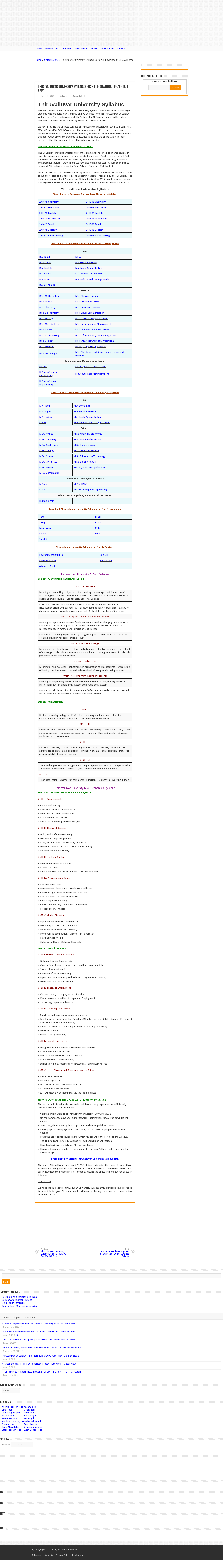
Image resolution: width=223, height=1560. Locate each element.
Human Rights (46, 501)
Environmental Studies (51, 555)
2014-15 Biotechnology (51, 235)
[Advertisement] (69, 72)
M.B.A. (42, 489)
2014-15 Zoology (48, 229)
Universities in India (26, 1306)
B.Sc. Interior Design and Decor (91, 318)
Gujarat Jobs (8, 1415)
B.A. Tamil (44, 257)
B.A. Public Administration (88, 268)
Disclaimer (77, 1555)
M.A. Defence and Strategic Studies (92, 422)
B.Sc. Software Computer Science (92, 329)
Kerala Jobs (29, 1418)
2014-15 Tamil (46, 224)
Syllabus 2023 (51, 60)
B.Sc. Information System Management (96, 335)
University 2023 (79, 96)
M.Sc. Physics (46, 433)
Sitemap (36, 1555)
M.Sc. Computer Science (86, 450)
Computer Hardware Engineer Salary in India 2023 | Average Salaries (114, 1252)
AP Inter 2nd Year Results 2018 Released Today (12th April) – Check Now (39, 1363)
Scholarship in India (26, 1297)
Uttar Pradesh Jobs (11, 1430)
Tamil (42, 516)
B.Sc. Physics (45, 301)
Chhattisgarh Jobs (11, 1412)
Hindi (98, 516)
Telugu (42, 522)
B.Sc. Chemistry (47, 307)
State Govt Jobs (107, 49)
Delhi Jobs (29, 1412)
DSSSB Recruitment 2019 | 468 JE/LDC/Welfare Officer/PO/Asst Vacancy (38, 1339)
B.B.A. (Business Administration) (92, 373)
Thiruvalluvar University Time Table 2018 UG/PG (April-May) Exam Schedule (40, 1355)
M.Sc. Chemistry (47, 439)
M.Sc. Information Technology (89, 456)
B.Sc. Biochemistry (49, 313)
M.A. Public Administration (87, 417)
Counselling (8, 1306)
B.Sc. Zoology (46, 318)
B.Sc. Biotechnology (49, 335)
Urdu (97, 528)
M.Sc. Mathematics (49, 473)
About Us (48, 1555)
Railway (93, 49)
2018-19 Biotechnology (98, 235)
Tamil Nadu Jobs (10, 1427)
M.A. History (45, 417)
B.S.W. (78, 257)
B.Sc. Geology (46, 341)
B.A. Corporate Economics (88, 273)
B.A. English (45, 268)
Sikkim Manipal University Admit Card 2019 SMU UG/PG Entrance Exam (38, 1331)
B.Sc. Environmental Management (93, 324)
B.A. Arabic (45, 273)
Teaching (49, 49)
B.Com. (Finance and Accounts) (91, 366)
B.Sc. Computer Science (87, 307)
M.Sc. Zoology (46, 450)
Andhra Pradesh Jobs (12, 1407)
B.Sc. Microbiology (49, 324)
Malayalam (45, 528)
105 (23, 1327)
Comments (31, 1317)
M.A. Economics (82, 405)
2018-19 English (94, 213)
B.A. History (45, 279)
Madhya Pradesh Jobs (13, 1421)
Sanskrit (43, 539)
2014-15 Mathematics (50, 218)
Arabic (98, 522)
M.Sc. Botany (46, 456)
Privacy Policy (62, 1555)
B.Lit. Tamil (45, 262)
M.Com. (43, 484)
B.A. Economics (47, 285)
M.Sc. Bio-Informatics (85, 461)
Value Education (47, 560)
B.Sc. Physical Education (87, 296)
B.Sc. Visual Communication (89, 313)
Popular (17, 1317)
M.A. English (45, 411)
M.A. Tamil (44, 405)
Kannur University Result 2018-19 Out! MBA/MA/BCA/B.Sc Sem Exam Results (41, 1347)
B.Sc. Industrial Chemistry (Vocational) (95, 341)
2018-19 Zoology (94, 229)
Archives (6, 1444)
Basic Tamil (106, 560)
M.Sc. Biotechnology (84, 445)
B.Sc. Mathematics (49, 296)
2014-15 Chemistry (49, 201)
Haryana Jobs (31, 1415)
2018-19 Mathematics (97, 218)
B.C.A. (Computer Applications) (91, 346)
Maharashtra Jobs (33, 1421)
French (98, 533)
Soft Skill (104, 555)
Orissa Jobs (29, 1409)
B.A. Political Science (86, 262)
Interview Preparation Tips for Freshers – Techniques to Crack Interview (39, 1323)
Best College (8, 1297)
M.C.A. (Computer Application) (89, 467)
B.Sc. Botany (45, 329)
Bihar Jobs (7, 1409)
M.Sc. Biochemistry (49, 445)
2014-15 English (47, 213)
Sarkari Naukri (80, 49)
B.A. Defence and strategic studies (92, 279)
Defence (67, 49)
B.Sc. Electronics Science (88, 301)
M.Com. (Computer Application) (90, 489)
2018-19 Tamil (93, 224)
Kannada (43, 533)
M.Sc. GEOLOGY (47, 467)
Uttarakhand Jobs (33, 1427)
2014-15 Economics (49, 207)
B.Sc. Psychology (48, 353)
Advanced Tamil (47, 566)
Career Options (24, 1300)
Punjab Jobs (8, 1424)
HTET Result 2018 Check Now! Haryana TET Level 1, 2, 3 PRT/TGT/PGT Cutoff (41, 1371)
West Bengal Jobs (33, 1430)
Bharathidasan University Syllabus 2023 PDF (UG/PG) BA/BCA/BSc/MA (54, 1252)
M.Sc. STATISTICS (48, 461)
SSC (58, 49)
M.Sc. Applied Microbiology (88, 433)
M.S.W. (42, 422)
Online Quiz (8, 1303)
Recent (6, 1317)
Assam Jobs (30, 1407)
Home (39, 49)
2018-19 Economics (96, 207)
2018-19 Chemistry (96, 201)
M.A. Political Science (85, 411)
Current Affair (9, 1300)
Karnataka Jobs (9, 1418)
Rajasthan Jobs (31, 1424)
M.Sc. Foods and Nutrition (87, 439)
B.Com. (43, 366)
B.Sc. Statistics (46, 346)
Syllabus (121, 49)
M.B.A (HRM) (80, 484)
